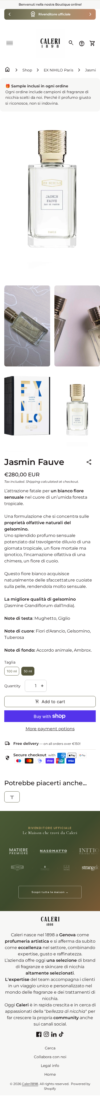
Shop (27, 70)
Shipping (33, 482)
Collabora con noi (50, 1056)
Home (50, 1074)
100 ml (12, 671)
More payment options (50, 728)
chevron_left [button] (9, 14)
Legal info (50, 1065)
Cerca (50, 1048)
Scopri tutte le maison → (49, 892)
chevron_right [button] (90, 14)
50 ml (28, 671)
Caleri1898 (30, 1084)
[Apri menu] (9, 43)
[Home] (50, 43)
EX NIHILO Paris (58, 70)
